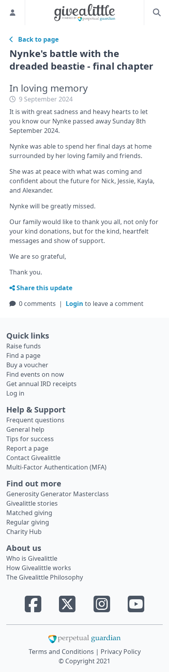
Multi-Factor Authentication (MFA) (56, 467)
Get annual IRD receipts (41, 383)
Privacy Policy (121, 651)
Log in (15, 393)
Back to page (36, 39)
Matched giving (29, 512)
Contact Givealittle (33, 457)
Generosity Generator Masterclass (57, 494)
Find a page (23, 355)
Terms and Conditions (62, 651)
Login (74, 303)
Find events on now (35, 374)
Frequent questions (35, 420)
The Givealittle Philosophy (44, 577)
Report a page (27, 448)
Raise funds (23, 346)
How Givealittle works (38, 567)
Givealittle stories (32, 503)
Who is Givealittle (31, 558)
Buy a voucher (27, 365)
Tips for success (30, 438)
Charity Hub (24, 531)
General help (25, 429)
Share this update (43, 288)
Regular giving (27, 522)
